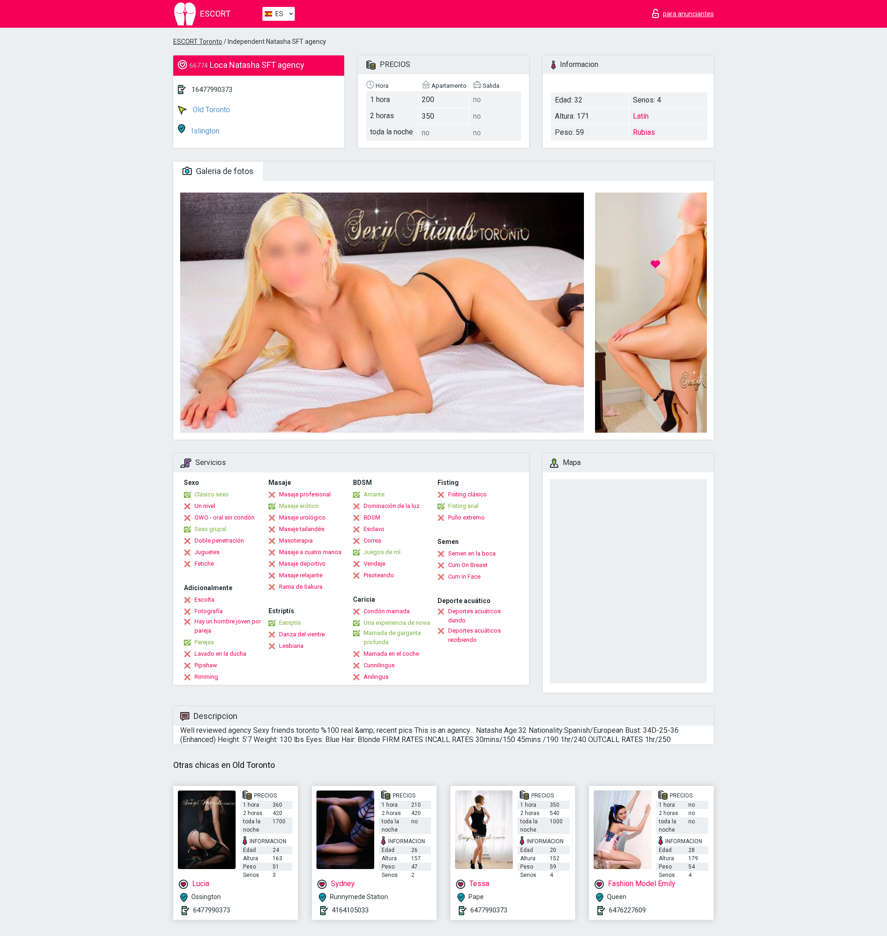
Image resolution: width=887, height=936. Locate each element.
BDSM (372, 517)
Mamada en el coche (391, 653)
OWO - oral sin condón (224, 517)
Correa (372, 540)
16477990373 (212, 89)
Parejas (204, 642)
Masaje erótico (299, 505)
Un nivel (204, 505)
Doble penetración (219, 540)
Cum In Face (464, 576)
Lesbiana (291, 645)
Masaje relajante (300, 575)
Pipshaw (205, 665)
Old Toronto (210, 109)
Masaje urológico (302, 517)
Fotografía (208, 611)
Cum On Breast (467, 565)
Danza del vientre (302, 634)
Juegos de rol (382, 552)
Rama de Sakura (300, 586)
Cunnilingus (379, 665)
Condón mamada (387, 611)
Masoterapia (296, 540)
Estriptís (290, 622)
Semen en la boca (472, 553)
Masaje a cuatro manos (310, 552)
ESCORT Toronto (197, 41)
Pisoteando (379, 575)
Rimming (206, 676)
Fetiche (204, 563)
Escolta (204, 599)
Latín (641, 116)
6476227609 (627, 910)
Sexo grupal (210, 528)
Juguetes (206, 552)
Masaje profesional (305, 494)
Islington (204, 131)
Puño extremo (466, 517)
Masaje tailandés (301, 528)
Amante (374, 494)
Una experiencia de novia (397, 622)
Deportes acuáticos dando (474, 616)
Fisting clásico (467, 494)
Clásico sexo (211, 494)
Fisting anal (463, 505)
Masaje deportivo (302, 563)
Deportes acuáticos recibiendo (474, 635)
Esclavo (374, 528)
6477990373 (211, 910)
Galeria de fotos (224, 171)
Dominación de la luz (391, 505)
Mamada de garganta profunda (392, 637)
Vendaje (374, 563)
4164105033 (350, 910)
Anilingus (376, 676)
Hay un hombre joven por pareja (227, 626)
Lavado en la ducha (220, 653)
